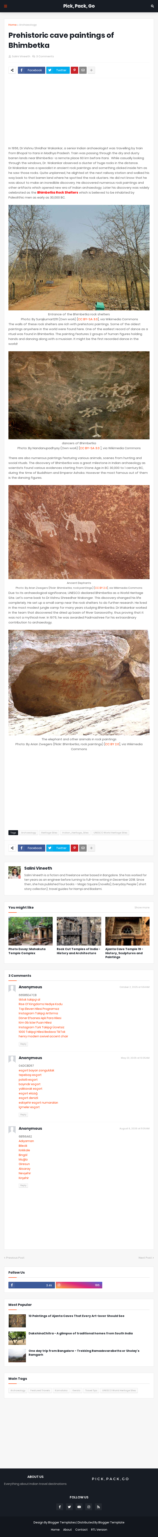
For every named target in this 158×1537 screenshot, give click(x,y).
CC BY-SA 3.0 (88, 319)
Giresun (24, 1164)
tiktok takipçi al (29, 1000)
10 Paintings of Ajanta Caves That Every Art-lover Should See (76, 1316)
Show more (142, 907)
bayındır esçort (30, 1084)
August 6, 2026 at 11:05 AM (135, 1128)
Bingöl (23, 1155)
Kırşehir (24, 1178)
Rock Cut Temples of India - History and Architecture (78, 951)
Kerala (76, 1390)
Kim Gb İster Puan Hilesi (35, 1022)
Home (12, 25)
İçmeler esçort (29, 1107)
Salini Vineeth (38, 868)
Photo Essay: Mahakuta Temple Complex (26, 951)
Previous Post (15, 1258)
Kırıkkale (24, 1150)
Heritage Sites (49, 832)
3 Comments (45, 56)
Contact (81, 1530)
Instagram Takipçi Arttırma (38, 1013)
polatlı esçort (28, 1080)
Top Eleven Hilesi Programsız (39, 1009)
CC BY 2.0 (101, 588)
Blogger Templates (62, 1522)
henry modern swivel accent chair (43, 1036)
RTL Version (99, 1530)
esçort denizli (28, 1098)
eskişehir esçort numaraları (38, 1103)
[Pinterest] (74, 70)
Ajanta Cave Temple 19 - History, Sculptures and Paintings (124, 953)
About (67, 1530)
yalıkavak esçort (30, 1089)
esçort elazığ (28, 1093)
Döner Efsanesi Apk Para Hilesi (40, 1018)
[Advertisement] (79, 112)
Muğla (23, 1159)
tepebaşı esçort (30, 1075)
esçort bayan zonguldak (36, 1070)
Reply (23, 1044)
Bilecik (23, 1146)
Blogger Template (111, 1522)
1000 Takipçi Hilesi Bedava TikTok (42, 1032)
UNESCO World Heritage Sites (110, 832)
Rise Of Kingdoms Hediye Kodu (41, 1004)
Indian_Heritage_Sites (75, 832)
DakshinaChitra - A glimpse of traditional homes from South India (81, 1333)
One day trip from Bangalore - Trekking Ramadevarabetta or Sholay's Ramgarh (84, 1353)
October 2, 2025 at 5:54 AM (135, 987)
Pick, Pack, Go (79, 6)
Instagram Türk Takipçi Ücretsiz (41, 1027)
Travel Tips (91, 1390)
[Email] (83, 70)
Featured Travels (40, 1390)
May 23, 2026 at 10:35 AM (135, 1057)
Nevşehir (25, 1173)
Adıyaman (26, 1141)
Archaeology (28, 25)
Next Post (145, 1258)
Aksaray (24, 1169)
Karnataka (61, 1390)
